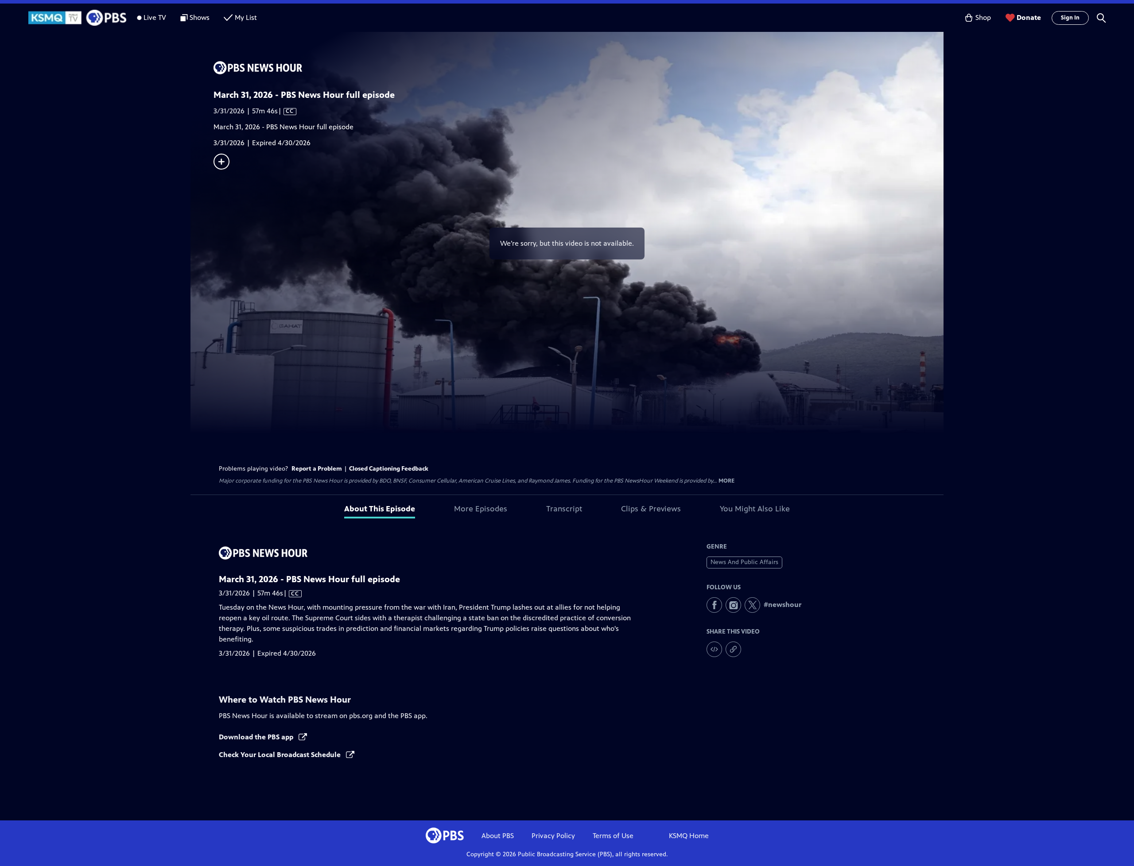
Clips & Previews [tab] (651, 509)
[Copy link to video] (733, 649)
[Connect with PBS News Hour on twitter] (752, 605)
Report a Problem (316, 468)
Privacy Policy (553, 835)
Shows (200, 17)
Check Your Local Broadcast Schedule (280, 754)
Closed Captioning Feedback (388, 468)
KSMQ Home (689, 835)
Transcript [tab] (564, 509)
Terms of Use (613, 835)
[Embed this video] (714, 649)
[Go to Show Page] (579, 68)
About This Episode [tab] (379, 509)
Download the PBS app (257, 737)
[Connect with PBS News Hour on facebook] (714, 605)
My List (246, 17)
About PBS (498, 835)
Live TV (155, 17)
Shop (983, 17)
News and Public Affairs (744, 562)
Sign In (1070, 17)
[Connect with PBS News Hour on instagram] (733, 605)
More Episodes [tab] (480, 509)
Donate (1029, 17)
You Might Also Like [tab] (755, 509)
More (726, 481)
